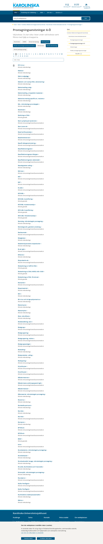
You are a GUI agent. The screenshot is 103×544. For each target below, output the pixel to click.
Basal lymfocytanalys (25, 132)
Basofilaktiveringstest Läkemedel (28, 160)
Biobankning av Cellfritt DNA (27, 266)
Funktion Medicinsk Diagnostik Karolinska (33, 24)
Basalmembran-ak (24, 138)
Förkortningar (73, 47)
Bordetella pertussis (24, 405)
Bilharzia (21, 255)
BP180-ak (21, 428)
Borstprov (21, 422)
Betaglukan (21, 238)
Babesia (20, 71)
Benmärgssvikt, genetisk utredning (29, 227)
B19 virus (21, 65)
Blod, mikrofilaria (23, 316)
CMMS (24, 42)
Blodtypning (22, 361)
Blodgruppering (23, 333)
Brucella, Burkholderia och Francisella (30, 467)
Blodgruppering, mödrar (26, 338)
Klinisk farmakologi (34, 42)
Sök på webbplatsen (20, 18)
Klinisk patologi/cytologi (20, 49)
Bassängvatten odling (25, 165)
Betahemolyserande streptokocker (29, 244)
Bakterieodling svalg (24, 87)
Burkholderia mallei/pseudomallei (29, 495)
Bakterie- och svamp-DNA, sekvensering (31, 82)
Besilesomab (22, 232)
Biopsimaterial (22, 288)
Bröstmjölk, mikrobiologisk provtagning (31, 472)
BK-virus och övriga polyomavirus (29, 299)
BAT (19, 177)
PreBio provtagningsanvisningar (78, 50)
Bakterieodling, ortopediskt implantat (30, 93)
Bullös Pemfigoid (23, 483)
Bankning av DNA (23, 115)
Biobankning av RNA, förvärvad (28, 277)
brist (19, 444)
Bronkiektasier (22, 456)
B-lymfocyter (22, 366)
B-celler (20, 188)
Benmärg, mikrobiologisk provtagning (30, 221)
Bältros (20, 500)
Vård (19, 24)
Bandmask (21, 110)
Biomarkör (21, 283)
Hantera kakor (28, 538)
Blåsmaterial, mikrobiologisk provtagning (31, 394)
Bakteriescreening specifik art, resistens (31, 98)
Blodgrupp (21, 327)
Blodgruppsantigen (24, 344)
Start (15, 24)
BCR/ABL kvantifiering (25, 199)
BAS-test (20, 171)
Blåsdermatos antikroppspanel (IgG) (29, 383)
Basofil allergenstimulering (26, 143)
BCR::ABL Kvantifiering (25, 210)
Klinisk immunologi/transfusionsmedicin (24, 45)
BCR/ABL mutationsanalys (26, 204)
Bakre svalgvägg (23, 76)
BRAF (19, 439)
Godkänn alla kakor (46, 538)
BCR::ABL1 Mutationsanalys (27, 216)
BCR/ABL (21, 193)
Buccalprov (21, 478)
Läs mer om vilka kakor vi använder (32, 533)
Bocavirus (21, 400)
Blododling (21, 350)
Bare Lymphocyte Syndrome (27, 121)
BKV (19, 294)
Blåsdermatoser (23, 389)
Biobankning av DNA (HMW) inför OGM (30, 271)
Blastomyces (22, 305)
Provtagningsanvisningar (74, 24)
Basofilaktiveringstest (25, 149)
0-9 (27, 56)
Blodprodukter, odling (25, 355)
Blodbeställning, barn (25, 322)
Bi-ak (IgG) (21, 249)
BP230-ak (21, 433)
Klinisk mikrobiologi (52, 45)
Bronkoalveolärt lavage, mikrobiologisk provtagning (35, 461)
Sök (85, 18)
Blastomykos (22, 310)
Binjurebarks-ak (23, 260)
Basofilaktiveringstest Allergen (28, 154)
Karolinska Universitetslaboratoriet (56, 24)
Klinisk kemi (41, 45)
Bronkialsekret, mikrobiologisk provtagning (32, 450)
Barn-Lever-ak (22, 126)
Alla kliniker (17, 42)
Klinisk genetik (45, 42)
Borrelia (20, 411)
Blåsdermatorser (23, 377)
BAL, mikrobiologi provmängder (28, 104)
